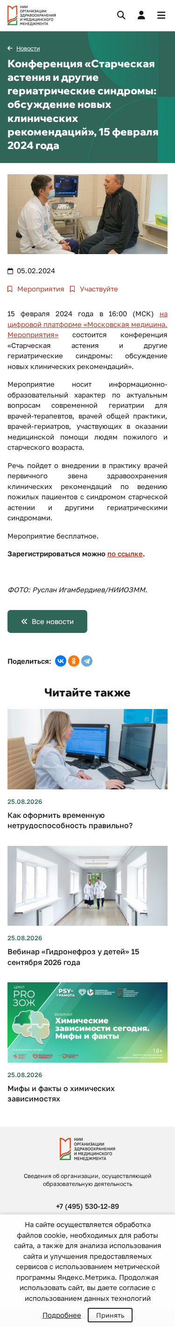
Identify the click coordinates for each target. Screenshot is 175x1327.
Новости (28, 48)
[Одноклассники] (73, 661)
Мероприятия (39, 288)
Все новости (53, 621)
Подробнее (61, 1315)
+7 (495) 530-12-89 (87, 1206)
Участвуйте (98, 288)
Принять (110, 1315)
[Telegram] (86, 661)
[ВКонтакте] (60, 661)
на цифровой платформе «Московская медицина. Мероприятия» (87, 324)
